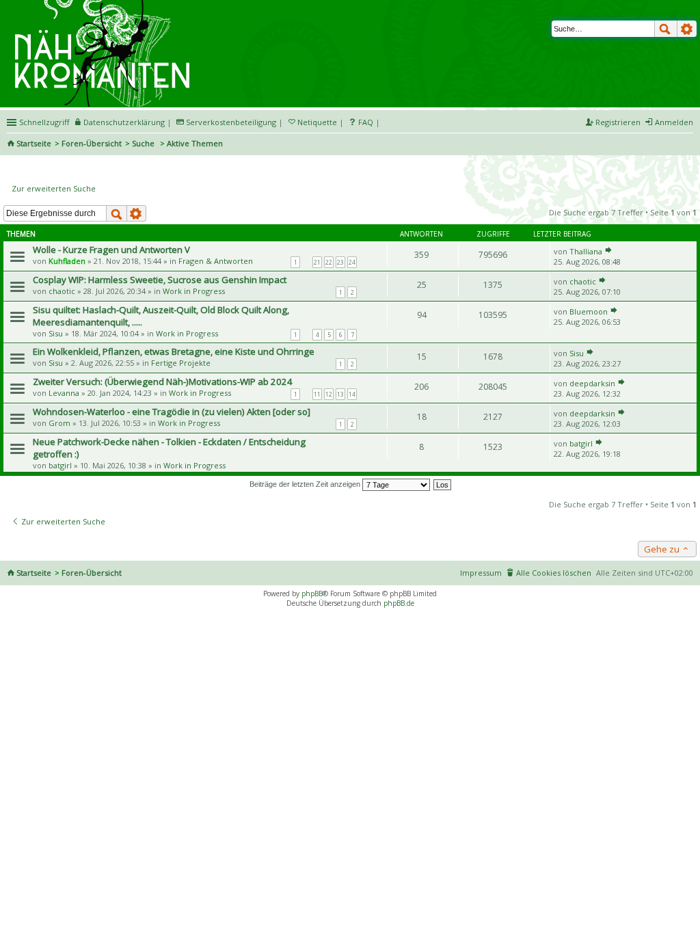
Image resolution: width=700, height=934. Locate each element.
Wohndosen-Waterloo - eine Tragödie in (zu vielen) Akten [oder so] (171, 411)
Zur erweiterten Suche (54, 188)
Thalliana (585, 251)
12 (328, 394)
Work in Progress (194, 291)
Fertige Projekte (181, 363)
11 (317, 394)
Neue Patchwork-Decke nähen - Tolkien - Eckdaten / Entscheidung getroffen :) (169, 448)
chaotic (62, 291)
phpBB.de (398, 603)
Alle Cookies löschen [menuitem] (553, 573)
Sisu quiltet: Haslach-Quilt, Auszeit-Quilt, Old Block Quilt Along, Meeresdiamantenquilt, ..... (161, 316)
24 (352, 262)
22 (328, 262)
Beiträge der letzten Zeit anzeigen (306, 484)
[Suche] (665, 29)
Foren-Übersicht (92, 143)
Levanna (64, 393)
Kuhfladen (67, 261)
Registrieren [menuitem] (618, 122)
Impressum (481, 573)
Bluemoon (588, 311)
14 (352, 394)
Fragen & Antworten (215, 261)
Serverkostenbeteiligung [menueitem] (231, 122)
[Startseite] (104, 5)
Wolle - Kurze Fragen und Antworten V (111, 249)
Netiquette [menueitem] (317, 122)
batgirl (60, 465)
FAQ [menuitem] (365, 122)
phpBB (312, 593)
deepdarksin (592, 383)
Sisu (56, 333)
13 (340, 394)
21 (317, 262)
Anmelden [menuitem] (674, 122)
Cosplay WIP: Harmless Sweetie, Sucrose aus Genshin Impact (159, 279)
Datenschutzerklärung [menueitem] (124, 122)
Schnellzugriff (44, 122)
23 (340, 262)
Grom (59, 423)
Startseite (33, 143)
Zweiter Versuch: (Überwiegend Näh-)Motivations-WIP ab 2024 (163, 381)
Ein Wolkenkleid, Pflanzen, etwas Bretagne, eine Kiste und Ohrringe (173, 351)
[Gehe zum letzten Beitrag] (608, 251)
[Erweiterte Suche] (687, 29)
